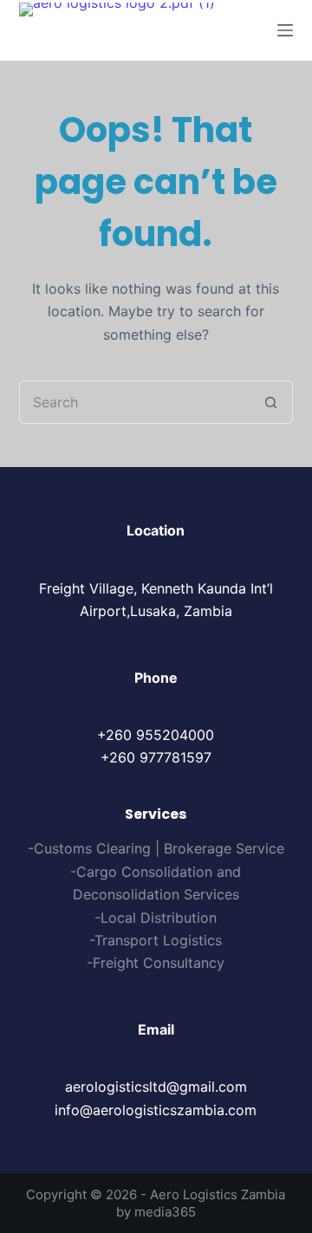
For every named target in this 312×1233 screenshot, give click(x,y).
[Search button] (271, 402)
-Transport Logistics (155, 940)
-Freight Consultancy (155, 962)
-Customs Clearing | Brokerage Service (156, 848)
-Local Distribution (155, 917)
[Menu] (285, 30)
